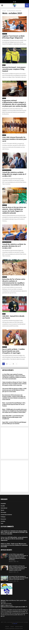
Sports (4, 313)
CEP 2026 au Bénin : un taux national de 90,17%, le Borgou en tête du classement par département (14, 539)
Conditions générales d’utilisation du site (14, 628)
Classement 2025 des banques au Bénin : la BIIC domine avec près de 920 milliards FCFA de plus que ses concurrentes (14, 390)
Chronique (5, 33)
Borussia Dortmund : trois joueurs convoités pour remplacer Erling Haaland (14, 69)
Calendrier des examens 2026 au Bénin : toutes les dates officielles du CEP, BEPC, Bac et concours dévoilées (14, 532)
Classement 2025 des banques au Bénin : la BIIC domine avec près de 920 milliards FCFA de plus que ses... (18, 578)
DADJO (2, 543)
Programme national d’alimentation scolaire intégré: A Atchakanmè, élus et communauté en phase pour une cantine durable (14, 103)
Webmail (7, 626)
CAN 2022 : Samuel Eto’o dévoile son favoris (13, 317)
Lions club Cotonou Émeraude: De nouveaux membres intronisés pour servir (14, 139)
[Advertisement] (14, 443)
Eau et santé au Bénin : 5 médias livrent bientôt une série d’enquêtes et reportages (13, 351)
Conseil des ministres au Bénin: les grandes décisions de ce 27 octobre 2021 (14, 246)
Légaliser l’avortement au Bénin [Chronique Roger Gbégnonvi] (13, 37)
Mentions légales (19, 626)
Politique (3, 516)
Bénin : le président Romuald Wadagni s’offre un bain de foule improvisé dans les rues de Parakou (13, 404)
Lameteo (3, 521)
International (4, 508)
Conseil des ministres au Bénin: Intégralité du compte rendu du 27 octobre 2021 (14, 174)
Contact (12, 626)
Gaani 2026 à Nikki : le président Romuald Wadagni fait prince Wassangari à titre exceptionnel (12, 417)
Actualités (4, 205)
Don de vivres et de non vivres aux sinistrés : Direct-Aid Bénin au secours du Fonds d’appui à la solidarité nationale (14, 210)
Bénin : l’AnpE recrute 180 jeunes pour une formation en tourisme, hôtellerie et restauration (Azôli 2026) (14, 545)
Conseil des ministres (7, 170)
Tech (2, 523)
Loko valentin (4, 531)
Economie (3, 519)
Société (4, 98)
